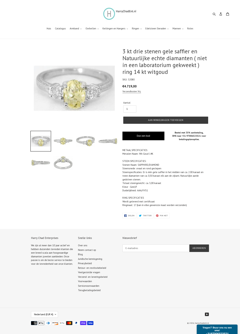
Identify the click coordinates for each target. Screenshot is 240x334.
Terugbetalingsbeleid (89, 290)
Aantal (126, 102)
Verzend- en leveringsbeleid (92, 276)
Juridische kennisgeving (90, 258)
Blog (80, 254)
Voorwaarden (85, 281)
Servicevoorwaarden (88, 285)
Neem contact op (87, 249)
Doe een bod (143, 135)
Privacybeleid (85, 263)
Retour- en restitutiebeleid (92, 267)
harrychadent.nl (202, 323)
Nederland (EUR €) (43, 314)
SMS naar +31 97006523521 (186, 135)
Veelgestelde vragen (89, 272)
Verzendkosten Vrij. (131, 91)
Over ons (82, 245)
